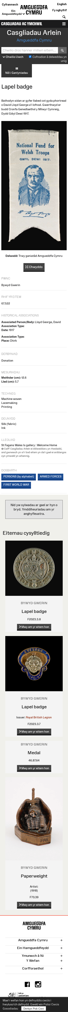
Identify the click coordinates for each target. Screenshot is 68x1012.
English (62, 4)
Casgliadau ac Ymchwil (21, 23)
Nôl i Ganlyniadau (16, 72)
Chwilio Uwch (14, 56)
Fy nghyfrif (59, 10)
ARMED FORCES (50, 476)
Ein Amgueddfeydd (12, 12)
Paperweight (34, 875)
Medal (34, 752)
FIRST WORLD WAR (16, 484)
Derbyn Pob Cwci (33, 1008)
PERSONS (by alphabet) (18, 476)
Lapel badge (34, 611)
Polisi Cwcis (51, 1004)
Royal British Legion (39, 717)
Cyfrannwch (10, 4)
